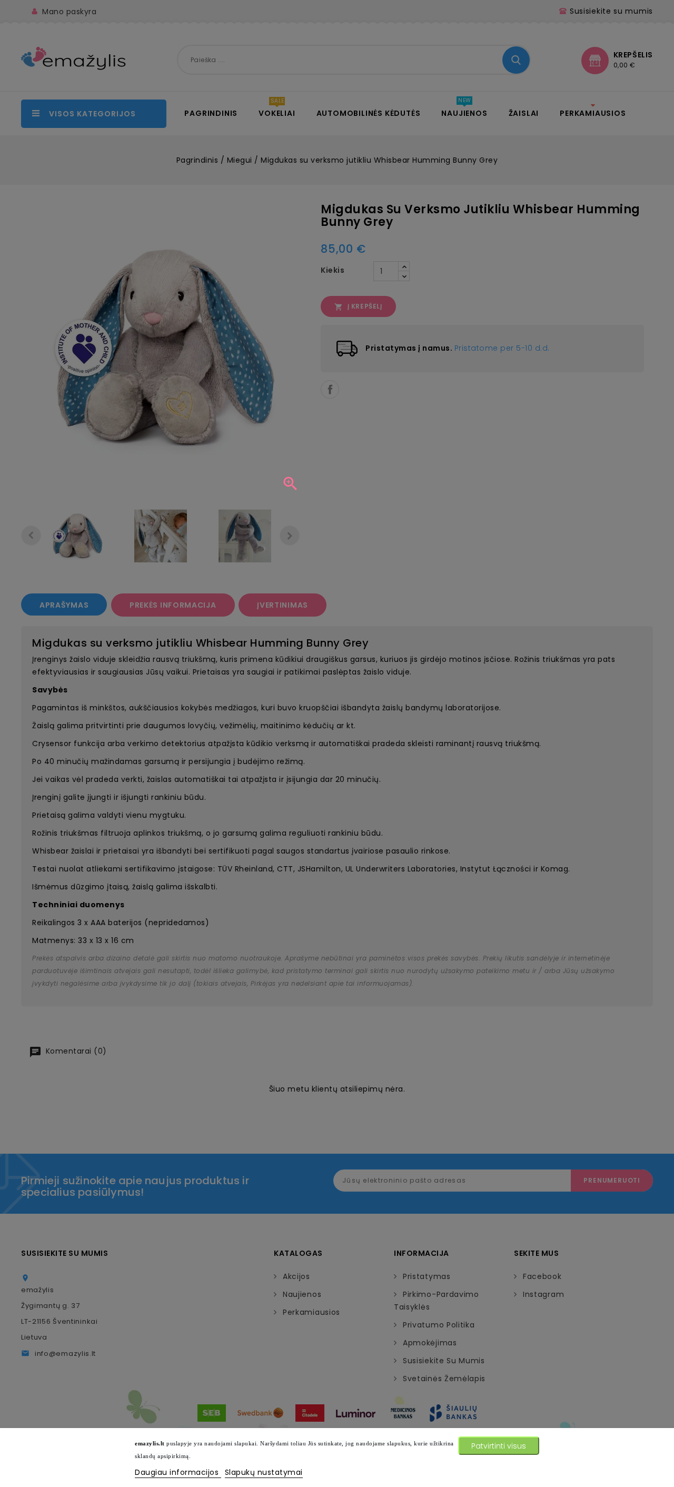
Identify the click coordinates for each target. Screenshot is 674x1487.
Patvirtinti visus (498, 1446)
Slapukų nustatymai (264, 1472)
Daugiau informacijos (178, 1472)
